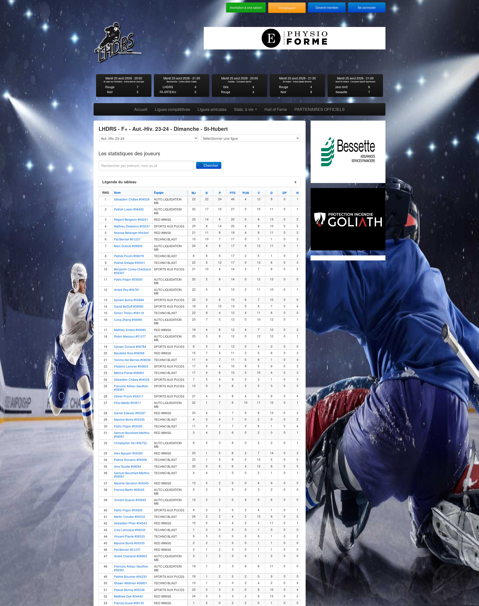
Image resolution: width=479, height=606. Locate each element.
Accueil (140, 109)
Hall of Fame (275, 109)
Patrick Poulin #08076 (129, 256)
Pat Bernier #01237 (127, 239)
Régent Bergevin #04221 (131, 219)
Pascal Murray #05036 (129, 590)
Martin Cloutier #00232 (129, 516)
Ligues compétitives (172, 109)
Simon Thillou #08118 (129, 313)
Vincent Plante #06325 (129, 536)
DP (284, 193)
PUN (245, 193)
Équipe (159, 192)
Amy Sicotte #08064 (127, 466)
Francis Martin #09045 (129, 489)
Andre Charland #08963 (130, 556)
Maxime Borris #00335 (129, 419)
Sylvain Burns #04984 (129, 300)
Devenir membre (327, 7)
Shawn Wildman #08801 (130, 583)
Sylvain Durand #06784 (130, 346)
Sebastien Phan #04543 (130, 523)
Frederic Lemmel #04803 (131, 366)
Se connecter (367, 7)
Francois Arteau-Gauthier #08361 (131, 388)
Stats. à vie (244, 109)
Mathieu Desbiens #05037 (132, 226)
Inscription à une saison (246, 7)
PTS (233, 193)
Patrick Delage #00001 (129, 262)
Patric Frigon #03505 (128, 279)
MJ (194, 193)
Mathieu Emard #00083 (130, 330)
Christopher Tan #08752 (130, 443)
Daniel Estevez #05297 (130, 413)
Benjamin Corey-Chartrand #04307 (132, 271)
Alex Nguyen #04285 (128, 453)
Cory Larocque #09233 (129, 530)
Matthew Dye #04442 (128, 596)
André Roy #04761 (127, 289)
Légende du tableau (119, 181)
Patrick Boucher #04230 (130, 576)
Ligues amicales (212, 109)
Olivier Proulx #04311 (128, 396)
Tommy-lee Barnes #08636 (132, 360)
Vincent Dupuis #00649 (130, 500)
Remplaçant (287, 7)
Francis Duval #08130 (129, 603)
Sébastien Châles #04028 (131, 199)
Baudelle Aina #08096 (129, 353)
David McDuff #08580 (128, 306)
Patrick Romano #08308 (130, 459)
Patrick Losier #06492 (129, 209)
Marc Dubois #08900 (128, 246)
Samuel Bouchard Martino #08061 (131, 434)
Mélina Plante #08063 (129, 373)
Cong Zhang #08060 (128, 319)
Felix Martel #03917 (127, 402)
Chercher (210, 165)
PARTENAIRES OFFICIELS (319, 109)
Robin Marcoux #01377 (130, 336)
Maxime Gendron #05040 (131, 483)
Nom (117, 192)
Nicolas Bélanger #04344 (131, 232)
